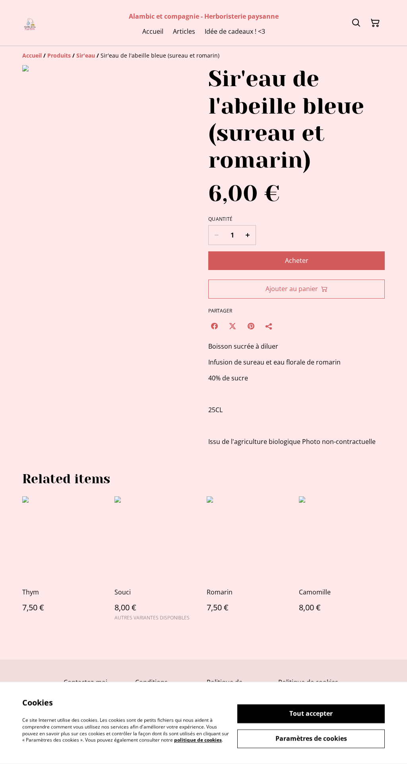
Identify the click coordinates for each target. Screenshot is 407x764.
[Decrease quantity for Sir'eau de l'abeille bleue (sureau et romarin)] (216, 235)
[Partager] (269, 326)
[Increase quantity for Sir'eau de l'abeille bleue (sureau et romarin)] (248, 235)
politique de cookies (198, 740)
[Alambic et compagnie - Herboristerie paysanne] (30, 23)
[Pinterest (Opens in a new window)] (251, 326)
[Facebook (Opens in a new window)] (214, 326)
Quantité (220, 219)
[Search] (356, 23)
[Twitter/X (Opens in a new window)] (232, 326)
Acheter (296, 260)
